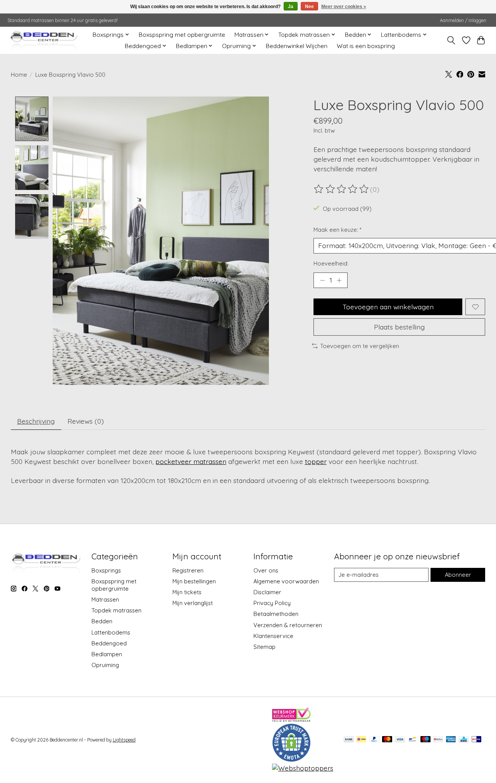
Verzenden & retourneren (287, 625)
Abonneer (458, 574)
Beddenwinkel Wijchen (296, 46)
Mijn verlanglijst (192, 603)
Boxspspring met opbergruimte (182, 34)
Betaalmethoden (275, 613)
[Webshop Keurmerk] (291, 719)
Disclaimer (267, 592)
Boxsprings (106, 570)
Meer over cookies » (343, 6)
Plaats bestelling (399, 327)
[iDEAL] (361, 739)
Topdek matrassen (116, 610)
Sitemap (264, 646)
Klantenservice (273, 636)
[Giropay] (476, 739)
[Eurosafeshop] (291, 759)
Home (19, 74)
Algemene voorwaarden (286, 581)
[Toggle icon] (450, 40)
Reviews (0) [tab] (85, 421)
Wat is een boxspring (366, 46)
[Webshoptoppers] (302, 768)
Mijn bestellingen (194, 581)
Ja (290, 6)
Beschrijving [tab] (36, 421)
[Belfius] (438, 739)
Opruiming (105, 665)
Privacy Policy (272, 603)
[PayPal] (374, 739)
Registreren (187, 570)
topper (316, 461)
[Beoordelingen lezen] (341, 189)
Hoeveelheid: (330, 263)
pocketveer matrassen (190, 461)
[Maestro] (425, 739)
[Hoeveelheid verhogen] (339, 280)
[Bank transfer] (349, 739)
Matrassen (105, 599)
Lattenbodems (110, 632)
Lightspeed (124, 740)
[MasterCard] (387, 739)
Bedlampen (106, 654)
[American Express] (451, 739)
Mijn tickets (187, 592)
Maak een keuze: (337, 229)
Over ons (265, 570)
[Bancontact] (412, 739)
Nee (309, 6)
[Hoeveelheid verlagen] (322, 280)
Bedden (101, 621)
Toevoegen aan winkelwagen (388, 306)
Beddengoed (109, 643)
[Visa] (400, 739)
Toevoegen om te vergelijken (359, 346)
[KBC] (463, 739)
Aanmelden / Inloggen (463, 20)
